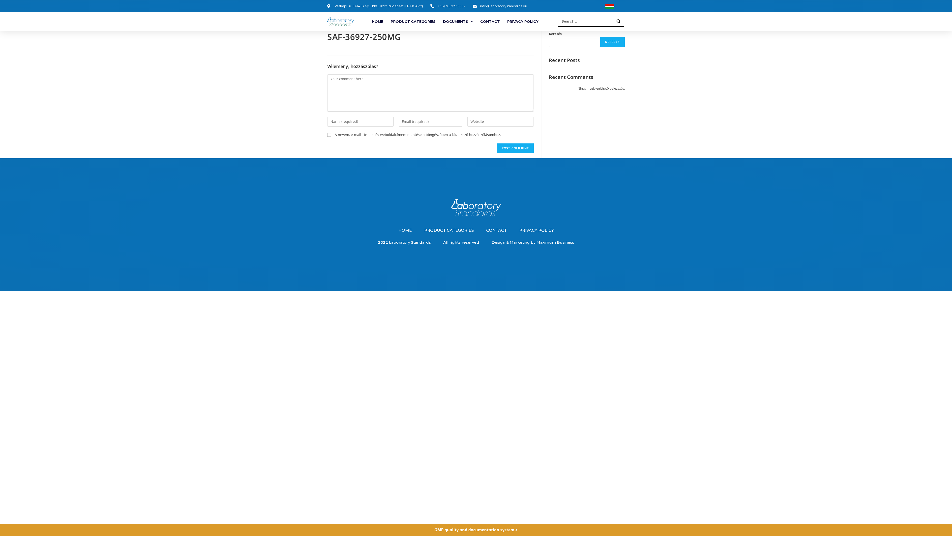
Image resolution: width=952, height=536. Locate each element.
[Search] (619, 21)
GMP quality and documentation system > (476, 530)
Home (377, 21)
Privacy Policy (522, 21)
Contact (490, 21)
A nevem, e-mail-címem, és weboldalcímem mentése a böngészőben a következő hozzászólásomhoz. (418, 134)
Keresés (555, 34)
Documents (455, 21)
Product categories (413, 21)
